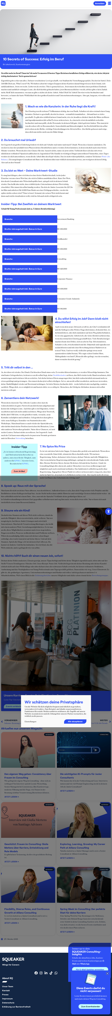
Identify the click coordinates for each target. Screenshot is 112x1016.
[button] (107, 973)
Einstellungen (30, 721)
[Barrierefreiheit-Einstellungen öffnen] (108, 511)
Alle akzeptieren (75, 721)
